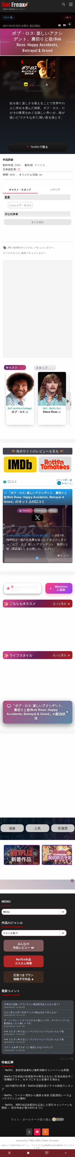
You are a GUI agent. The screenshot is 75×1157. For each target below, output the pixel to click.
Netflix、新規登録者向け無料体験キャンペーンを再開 (36, 1070)
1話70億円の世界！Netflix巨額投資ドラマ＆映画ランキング (37, 1087)
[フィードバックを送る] (59, 25)
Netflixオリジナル (23, 247)
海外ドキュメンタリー (33, 252)
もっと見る (60, 603)
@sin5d (11, 531)
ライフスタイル (11, 252)
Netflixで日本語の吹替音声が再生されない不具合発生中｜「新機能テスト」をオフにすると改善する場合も (37, 1077)
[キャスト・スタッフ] (20, 189)
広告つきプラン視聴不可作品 (23, 977)
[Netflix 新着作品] (22, 855)
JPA (9, 247)
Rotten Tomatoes (50, 1140)
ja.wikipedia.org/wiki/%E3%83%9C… (28, 535)
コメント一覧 (67, 1058)
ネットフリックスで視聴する (38, 147)
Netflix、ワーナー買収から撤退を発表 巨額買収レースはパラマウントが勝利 (37, 1096)
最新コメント (11, 991)
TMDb (31, 1140)
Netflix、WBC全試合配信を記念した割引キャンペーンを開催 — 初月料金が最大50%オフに (37, 1106)
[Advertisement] (37, 309)
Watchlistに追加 (58, 588)
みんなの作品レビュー (22, 946)
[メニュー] (70, 5)
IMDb (38, 1140)
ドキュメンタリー (44, 247)
